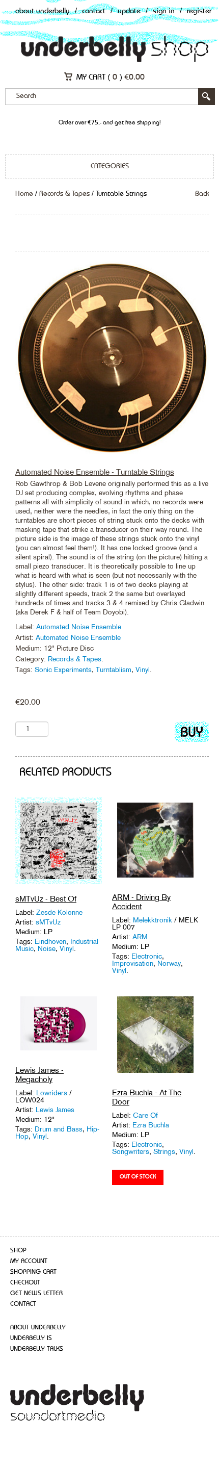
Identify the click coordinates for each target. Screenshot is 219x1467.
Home (24, 193)
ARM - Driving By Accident (141, 901)
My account (28, 1261)
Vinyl (142, 669)
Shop (18, 1250)
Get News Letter (36, 1293)
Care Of (145, 1115)
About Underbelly (42, 11)
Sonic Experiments (63, 669)
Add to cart (191, 734)
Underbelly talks (36, 1349)
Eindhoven (50, 941)
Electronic (146, 956)
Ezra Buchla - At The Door (146, 1097)
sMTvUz (48, 922)
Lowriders (51, 1093)
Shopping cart (33, 1272)
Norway (169, 963)
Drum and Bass (59, 1129)
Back (202, 193)
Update (129, 11)
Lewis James (55, 1109)
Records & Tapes (64, 193)
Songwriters (130, 1151)
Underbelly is (31, 1338)
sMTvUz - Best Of (45, 899)
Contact (93, 11)
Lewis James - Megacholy (39, 1074)
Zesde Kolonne (59, 912)
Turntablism (113, 669)
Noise (47, 948)
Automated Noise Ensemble (78, 627)
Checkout (25, 1282)
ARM (140, 937)
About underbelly (38, 1327)
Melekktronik (152, 920)
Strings (164, 1151)
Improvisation (132, 963)
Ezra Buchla (150, 1125)
